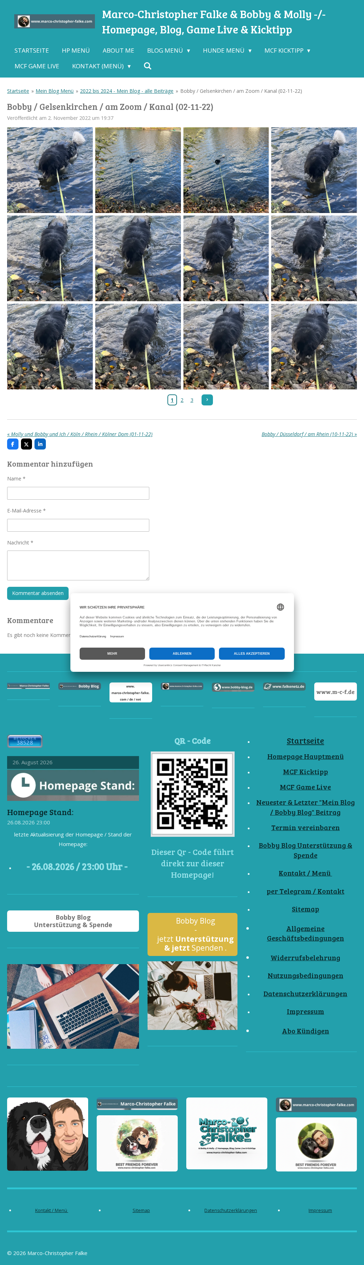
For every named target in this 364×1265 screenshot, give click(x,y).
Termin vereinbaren (305, 827)
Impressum (305, 1011)
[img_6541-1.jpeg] (314, 346)
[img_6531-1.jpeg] (226, 170)
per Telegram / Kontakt (305, 891)
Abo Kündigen (305, 1031)
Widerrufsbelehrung (305, 957)
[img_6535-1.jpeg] (138, 258)
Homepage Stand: (40, 811)
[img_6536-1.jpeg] (226, 258)
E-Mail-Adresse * (26, 510)
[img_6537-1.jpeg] (314, 258)
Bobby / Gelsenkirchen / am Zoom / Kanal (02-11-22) (241, 90)
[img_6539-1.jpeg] (138, 346)
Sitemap (305, 909)
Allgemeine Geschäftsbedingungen (305, 933)
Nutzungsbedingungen (305, 975)
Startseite (18, 90)
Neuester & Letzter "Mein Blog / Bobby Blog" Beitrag (305, 807)
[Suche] (148, 66)
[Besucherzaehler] (25, 745)
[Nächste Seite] (207, 400)
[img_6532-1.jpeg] (50, 170)
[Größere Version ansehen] (193, 794)
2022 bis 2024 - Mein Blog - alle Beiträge (126, 90)
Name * (16, 478)
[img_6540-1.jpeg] (226, 346)
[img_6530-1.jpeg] (138, 170)
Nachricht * (20, 542)
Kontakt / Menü (305, 873)
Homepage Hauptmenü (305, 756)
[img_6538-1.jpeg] (50, 346)
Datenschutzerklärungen (305, 993)
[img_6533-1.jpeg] (314, 170)
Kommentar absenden (38, 593)
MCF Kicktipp (305, 771)
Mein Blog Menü (55, 90)
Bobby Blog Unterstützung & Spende (305, 850)
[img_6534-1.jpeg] (50, 258)
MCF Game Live (305, 787)
